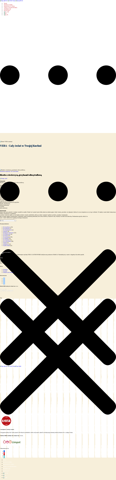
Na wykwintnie (14, 171)
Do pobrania (6, 228)
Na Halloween (6, 234)
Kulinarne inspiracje (5, 171)
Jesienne (5, 231)
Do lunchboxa (6, 227)
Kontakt (5, 271)
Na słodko (5, 238)
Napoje (5, 242)
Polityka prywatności (8, 272)
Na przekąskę (6, 237)
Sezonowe (5, 244)
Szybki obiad (6, 245)
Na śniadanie (6, 240)
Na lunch (5, 235)
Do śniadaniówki (7, 230)
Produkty (5, 269)
